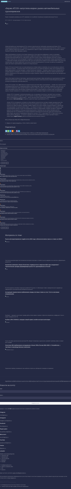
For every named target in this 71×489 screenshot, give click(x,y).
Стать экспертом (5, 458)
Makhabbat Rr (3, 150)
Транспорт (35, 381)
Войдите (9, 123)
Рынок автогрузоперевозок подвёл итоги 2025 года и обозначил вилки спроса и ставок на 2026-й (33, 239)
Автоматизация (54, 381)
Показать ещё (5, 227)
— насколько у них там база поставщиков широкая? (8, 200)
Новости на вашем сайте (7, 466)
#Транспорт (12, 119)
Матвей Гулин (2, 199)
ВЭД (14, 381)
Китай (59, 381)
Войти (1, 140)
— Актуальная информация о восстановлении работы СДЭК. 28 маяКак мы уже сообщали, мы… (15, 191)
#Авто (16, 119)
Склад (32, 381)
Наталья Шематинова (4, 153)
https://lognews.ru (12, 478)
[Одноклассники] (13, 131)
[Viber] (17, 131)
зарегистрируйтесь (17, 123)
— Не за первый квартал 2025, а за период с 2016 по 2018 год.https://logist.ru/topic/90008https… (16, 175)
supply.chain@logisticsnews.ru (19, 473)
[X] (15, 131)
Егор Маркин (3, 151)
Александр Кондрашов (16, 20)
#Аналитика (27, 119)
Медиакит (3, 460)
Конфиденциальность (6, 465)
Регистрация (3, 144)
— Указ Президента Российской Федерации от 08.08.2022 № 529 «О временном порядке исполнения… (17, 218)
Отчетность (41, 381)
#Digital (22, 119)
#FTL (19, 119)
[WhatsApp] (8, 131)
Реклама (3, 461)
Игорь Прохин (2, 174)
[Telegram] (6, 131)
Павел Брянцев (3, 155)
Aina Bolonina (3, 158)
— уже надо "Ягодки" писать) (4, 196)
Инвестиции (21, 381)
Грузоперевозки (47, 381)
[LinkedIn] (19, 131)
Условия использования (12, 482)
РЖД (62, 381)
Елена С (2, 159)
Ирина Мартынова (4, 152)
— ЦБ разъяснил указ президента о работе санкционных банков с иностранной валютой (15, 212)
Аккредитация (4, 457)
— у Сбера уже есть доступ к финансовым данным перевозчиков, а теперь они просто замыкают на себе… (17, 179)
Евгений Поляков (4, 160)
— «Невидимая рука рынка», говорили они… (7, 206)
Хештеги (3, 469)
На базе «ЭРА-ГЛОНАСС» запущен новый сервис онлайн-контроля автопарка (27, 319)
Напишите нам (4, 455)
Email (1, 395)
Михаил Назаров (3, 178)
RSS (2, 468)
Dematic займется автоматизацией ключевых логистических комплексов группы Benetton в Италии (30, 134)
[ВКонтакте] (10, 131)
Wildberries (10, 381)
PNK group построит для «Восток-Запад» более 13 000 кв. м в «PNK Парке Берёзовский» (28, 132)
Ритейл (16, 381)
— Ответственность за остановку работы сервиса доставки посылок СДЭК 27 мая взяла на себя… (16, 185)
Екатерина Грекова (4, 154)
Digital (6, 381)
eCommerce (26, 381)
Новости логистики (27, 20)
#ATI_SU (7, 119)
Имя (1, 388)
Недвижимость (66, 381)
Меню (66, 1)
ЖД (30, 381)
